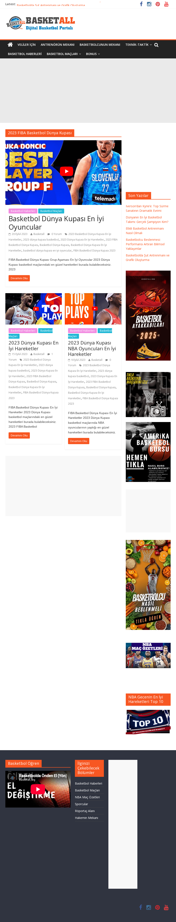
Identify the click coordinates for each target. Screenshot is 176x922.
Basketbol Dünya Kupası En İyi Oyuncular (56, 222)
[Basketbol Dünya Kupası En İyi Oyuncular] (63, 142)
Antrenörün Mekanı (57, 45)
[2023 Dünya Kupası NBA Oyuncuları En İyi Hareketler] (93, 295)
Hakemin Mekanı (86, 818)
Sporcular (81, 804)
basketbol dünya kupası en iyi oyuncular (47, 250)
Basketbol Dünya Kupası (54, 245)
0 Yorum (56, 234)
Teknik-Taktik (137, 45)
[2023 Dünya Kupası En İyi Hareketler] (33, 295)
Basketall (38, 234)
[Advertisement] (88, 91)
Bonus (91, 54)
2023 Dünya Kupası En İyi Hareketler (82, 239)
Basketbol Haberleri (25, 54)
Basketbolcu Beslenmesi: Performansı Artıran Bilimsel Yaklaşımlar (62, 4)
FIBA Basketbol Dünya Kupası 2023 (94, 250)
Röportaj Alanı (85, 811)
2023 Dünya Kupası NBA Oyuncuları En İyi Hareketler (92, 348)
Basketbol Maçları (62, 54)
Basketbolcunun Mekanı (100, 45)
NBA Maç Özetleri (87, 797)
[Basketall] (43, 15)
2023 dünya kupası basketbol (41, 239)
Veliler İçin (27, 45)
